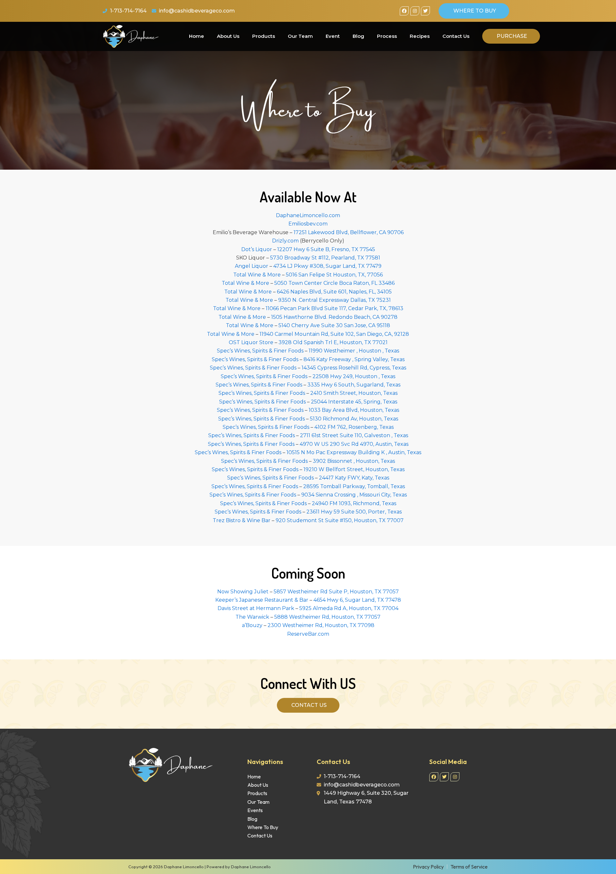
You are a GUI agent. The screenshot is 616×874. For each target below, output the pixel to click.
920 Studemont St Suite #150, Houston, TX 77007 (340, 520)
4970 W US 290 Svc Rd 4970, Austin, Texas (354, 444)
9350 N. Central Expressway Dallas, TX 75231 (334, 300)
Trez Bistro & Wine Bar (241, 520)
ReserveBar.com (308, 634)
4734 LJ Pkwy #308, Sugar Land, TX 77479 (327, 266)
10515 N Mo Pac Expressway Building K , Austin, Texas (354, 452)
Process (387, 36)
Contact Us (455, 36)
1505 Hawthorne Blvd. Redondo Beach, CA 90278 (334, 317)
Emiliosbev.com (308, 224)
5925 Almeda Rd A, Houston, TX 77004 (348, 608)
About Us (228, 36)
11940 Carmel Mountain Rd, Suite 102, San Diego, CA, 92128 (334, 334)
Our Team (300, 36)
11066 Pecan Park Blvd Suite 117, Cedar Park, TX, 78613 (334, 308)
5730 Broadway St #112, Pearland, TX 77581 (325, 258)
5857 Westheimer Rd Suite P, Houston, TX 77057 (336, 592)
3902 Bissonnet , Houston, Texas (354, 461)
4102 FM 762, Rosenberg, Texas (354, 427)
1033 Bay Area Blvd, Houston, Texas (354, 410)
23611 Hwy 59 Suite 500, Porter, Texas (354, 512)
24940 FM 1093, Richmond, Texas (354, 503)
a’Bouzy (252, 625)
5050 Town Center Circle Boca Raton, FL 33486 (334, 283)
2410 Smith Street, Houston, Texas (354, 393)
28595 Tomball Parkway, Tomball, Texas (354, 486)
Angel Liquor (251, 266)
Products (263, 36)
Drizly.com (285, 241)
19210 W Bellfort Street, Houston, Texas (354, 469)
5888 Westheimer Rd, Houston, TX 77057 (327, 617)
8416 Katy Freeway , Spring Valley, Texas (354, 359)
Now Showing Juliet (243, 592)
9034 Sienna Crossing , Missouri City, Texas (354, 495)
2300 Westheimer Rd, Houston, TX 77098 (321, 625)
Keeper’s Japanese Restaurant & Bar (261, 600)
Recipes (420, 36)
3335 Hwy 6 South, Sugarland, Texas (353, 385)
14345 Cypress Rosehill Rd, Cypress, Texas (354, 368)
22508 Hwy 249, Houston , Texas (353, 376)
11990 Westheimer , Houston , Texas (354, 351)
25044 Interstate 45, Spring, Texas (354, 402)
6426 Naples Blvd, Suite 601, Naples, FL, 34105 (334, 292)
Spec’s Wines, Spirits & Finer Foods (260, 351)
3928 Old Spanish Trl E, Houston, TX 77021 (333, 342)
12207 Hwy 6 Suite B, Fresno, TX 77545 (326, 249)
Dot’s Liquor (256, 249)
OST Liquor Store (251, 342)
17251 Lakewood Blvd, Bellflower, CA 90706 (349, 232)
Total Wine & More (257, 275)
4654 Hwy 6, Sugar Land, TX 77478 (357, 600)
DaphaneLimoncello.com (308, 215)
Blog (358, 36)
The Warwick (252, 617)
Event (333, 36)
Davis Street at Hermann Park (256, 608)
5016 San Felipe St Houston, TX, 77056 (334, 275)
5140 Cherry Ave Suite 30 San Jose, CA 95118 (334, 325)
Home (196, 36)
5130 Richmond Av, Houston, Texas (354, 419)
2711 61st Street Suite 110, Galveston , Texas (354, 435)
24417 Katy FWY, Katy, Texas (354, 478)
